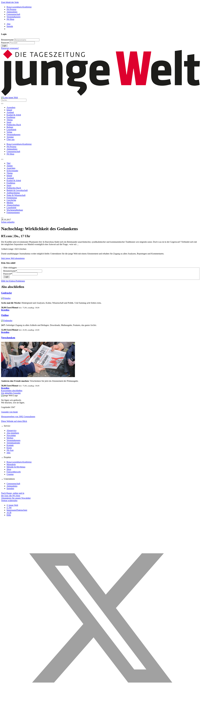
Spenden (10, 488)
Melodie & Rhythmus (16, 467)
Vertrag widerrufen (9, 500)
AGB (9, 512)
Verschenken (8, 337)
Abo (8, 24)
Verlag (9, 132)
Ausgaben (11, 107)
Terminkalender (13, 443)
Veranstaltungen (13, 17)
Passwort (5, 42)
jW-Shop (10, 19)
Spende (10, 26)
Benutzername (7, 40)
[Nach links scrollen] (2, 159)
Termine (10, 137)
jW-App (10, 450)
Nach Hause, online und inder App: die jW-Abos (12, 494)
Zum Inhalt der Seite (10, 2)
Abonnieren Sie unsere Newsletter (16, 498)
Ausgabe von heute (9, 412)
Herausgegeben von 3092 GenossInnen (18, 416)
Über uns (10, 139)
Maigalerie (11, 464)
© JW (9, 507)
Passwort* (7, 274)
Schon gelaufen (7, 222)
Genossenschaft (13, 14)
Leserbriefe (11, 129)
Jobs (8, 452)
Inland (9, 110)
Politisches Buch (14, 125)
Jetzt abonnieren (13, 258)
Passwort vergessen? (10, 48)
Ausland (10, 112)
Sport (9, 122)
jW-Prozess (11, 9)
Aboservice (11, 430)
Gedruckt (6, 292)
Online (5, 315)
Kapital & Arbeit (14, 115)
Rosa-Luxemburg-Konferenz (19, 7)
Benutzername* (10, 271)
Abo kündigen (13, 433)
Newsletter (11, 435)
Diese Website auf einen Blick (14, 421)
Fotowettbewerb (14, 472)
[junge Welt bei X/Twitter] (100, 716)
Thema (10, 120)
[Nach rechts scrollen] (2, 217)
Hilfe (9, 515)
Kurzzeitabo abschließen (11, 390)
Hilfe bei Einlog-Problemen (13, 281)
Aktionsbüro (12, 12)
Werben (10, 438)
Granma (10, 474)
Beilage (10, 127)
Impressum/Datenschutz (17, 510)
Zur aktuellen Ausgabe (11, 393)
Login (4, 46)
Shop (9, 469)
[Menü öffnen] (2, 103)
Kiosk (9, 448)
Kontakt (10, 445)
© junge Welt (12, 505)
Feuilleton (11, 117)
